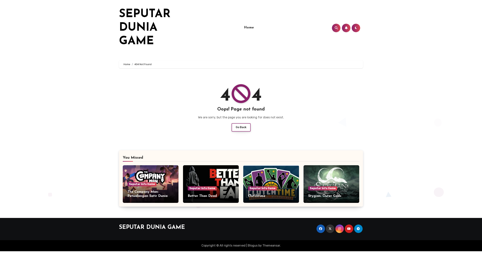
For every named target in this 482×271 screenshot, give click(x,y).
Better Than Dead (202, 196)
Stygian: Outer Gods (324, 196)
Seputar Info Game (142, 184)
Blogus (253, 245)
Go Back (241, 127)
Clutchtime (256, 196)
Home (249, 27)
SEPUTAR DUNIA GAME (144, 28)
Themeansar (271, 245)
